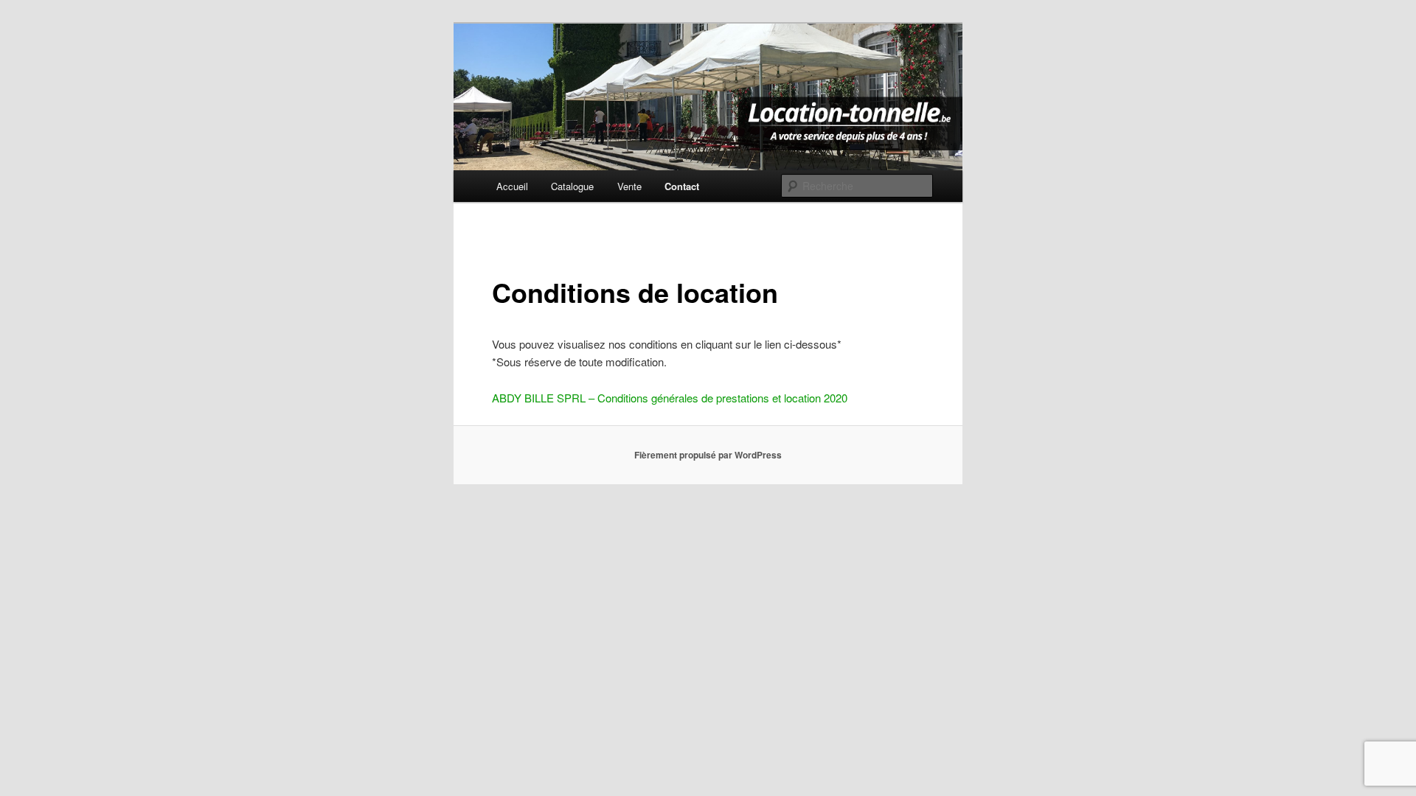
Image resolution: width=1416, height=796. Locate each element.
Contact (681, 186)
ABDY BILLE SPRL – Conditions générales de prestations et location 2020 (669, 397)
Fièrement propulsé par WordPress (708, 454)
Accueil (512, 186)
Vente (629, 186)
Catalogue (572, 186)
